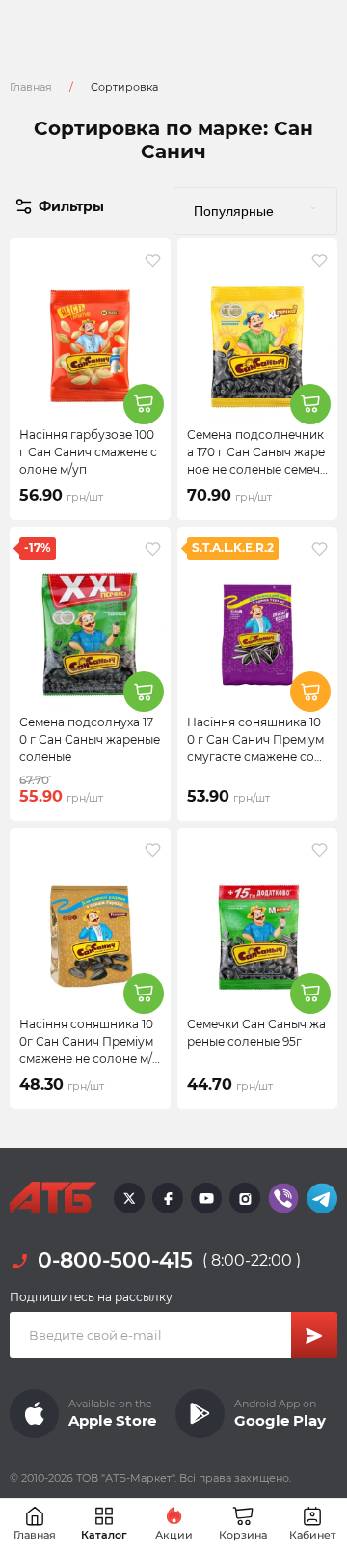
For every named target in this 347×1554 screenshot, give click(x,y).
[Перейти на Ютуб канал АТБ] (206, 1198)
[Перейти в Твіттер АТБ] (129, 1198)
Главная (31, 87)
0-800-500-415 (115, 1260)
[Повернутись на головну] (53, 1198)
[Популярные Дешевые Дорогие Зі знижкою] (255, 206)
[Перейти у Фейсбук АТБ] (167, 1198)
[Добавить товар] (143, 404)
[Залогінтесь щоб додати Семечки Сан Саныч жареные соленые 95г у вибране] (319, 850)
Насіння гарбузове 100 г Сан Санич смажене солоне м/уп (88, 452)
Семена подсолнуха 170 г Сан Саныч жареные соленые (89, 739)
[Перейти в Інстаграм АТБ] (244, 1198)
